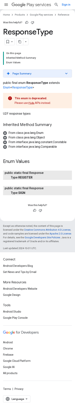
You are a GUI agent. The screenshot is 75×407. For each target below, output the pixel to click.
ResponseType (22, 87)
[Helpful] (27, 22)
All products (10, 373)
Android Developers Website (20, 288)
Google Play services (41, 14)
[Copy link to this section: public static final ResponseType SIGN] (29, 193)
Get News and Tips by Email (19, 272)
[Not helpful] (32, 22)
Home (6, 14)
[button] (37, 73)
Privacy (19, 388)
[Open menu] (6, 4)
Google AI (9, 367)
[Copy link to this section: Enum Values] (33, 161)
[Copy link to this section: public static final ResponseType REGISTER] (36, 177)
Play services (39, 4)
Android (8, 342)
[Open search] (56, 4)
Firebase (8, 354)
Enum (6, 87)
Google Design (11, 294)
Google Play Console (15, 317)
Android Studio (12, 311)
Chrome (8, 348)
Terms (7, 388)
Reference (63, 14)
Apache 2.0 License (60, 233)
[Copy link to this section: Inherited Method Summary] (55, 125)
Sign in (66, 4)
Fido (31, 102)
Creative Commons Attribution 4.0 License (47, 229)
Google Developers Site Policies (42, 237)
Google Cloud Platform (17, 360)
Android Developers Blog (18, 265)
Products (20, 14)
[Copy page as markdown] (19, 41)
